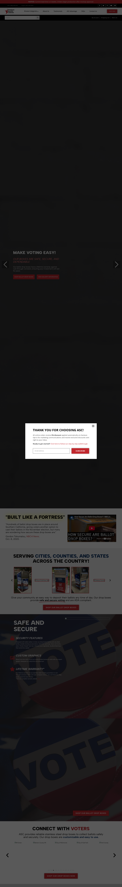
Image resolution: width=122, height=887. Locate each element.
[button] (93, 426)
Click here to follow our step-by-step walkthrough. (69, 444)
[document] (61, 443)
